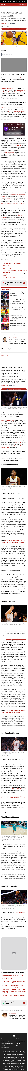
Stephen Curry (18, 145)
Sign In (24, 4)
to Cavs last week (20, 912)
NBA (7, 355)
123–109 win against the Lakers (16, 111)
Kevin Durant (6, 198)
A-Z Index (3, 1045)
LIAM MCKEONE (12, 1013)
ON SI (2, 1)
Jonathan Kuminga (10, 152)
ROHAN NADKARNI (12, 338)
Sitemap (18, 1043)
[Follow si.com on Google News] (24, 283)
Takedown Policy (5, 1041)
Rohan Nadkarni (5, 23)
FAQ (17, 1045)
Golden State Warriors (7, 54)
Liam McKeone (4, 385)
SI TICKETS (23, 1)
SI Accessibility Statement (7, 1043)
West (4, 275)
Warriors (22, 77)
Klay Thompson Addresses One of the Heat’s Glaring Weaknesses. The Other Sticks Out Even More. (12, 977)
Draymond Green (18, 92)
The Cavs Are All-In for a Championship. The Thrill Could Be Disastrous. (13, 996)
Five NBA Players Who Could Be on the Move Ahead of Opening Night (13, 986)
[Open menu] (2, 4)
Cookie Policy (19, 1039)
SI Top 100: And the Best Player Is (12, 277)
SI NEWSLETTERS (16, 1)
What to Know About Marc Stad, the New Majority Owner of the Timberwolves (13, 982)
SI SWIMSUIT (8, 1)
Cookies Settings (5, 1047)
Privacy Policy (4, 1039)
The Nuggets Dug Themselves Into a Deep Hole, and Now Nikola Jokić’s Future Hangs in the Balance (14, 991)
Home (2, 355)
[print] (10, 349)
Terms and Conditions (21, 1041)
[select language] (20, 4)
